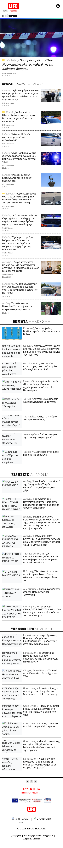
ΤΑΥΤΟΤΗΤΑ (31, 789)
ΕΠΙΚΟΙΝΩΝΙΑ (31, 792)
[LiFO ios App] (42, 820)
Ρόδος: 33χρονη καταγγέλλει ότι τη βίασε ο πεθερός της (17, 178)
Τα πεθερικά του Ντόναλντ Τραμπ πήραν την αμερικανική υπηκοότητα (17, 306)
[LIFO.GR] (13, 6)
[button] (4, 6)
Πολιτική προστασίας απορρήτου (38, 836)
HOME (4, 11)
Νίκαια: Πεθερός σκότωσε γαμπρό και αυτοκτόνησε (16, 137)
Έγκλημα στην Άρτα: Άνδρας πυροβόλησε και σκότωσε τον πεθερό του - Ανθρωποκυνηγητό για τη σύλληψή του (18, 243)
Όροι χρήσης (15, 836)
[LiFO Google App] (20, 820)
